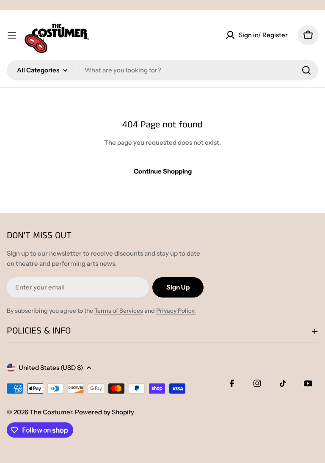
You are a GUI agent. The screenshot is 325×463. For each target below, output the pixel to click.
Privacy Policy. (176, 310)
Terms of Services (118, 310)
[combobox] (162, 70)
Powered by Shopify (104, 412)
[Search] (306, 70)
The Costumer (51, 412)
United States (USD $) (51, 368)
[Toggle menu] (12, 35)
